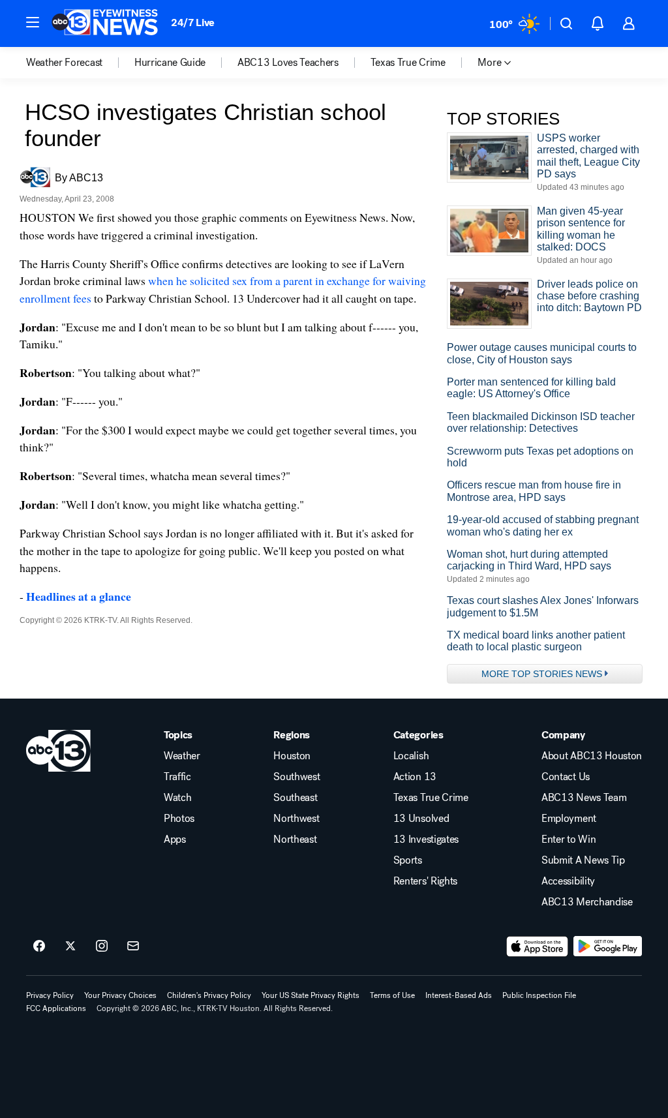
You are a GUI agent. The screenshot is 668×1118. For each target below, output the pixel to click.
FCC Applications (56, 1008)
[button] (32, 22)
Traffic (177, 777)
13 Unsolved (421, 818)
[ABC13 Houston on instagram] (102, 946)
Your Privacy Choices (120, 995)
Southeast (295, 798)
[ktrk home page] (58, 751)
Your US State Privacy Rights (310, 995)
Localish (411, 756)
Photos (179, 818)
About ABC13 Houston (591, 756)
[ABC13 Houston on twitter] (70, 946)
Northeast (294, 839)
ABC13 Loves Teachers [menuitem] (288, 62)
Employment (568, 818)
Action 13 (414, 777)
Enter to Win (568, 839)
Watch (177, 798)
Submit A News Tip (583, 860)
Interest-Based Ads (458, 995)
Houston (292, 756)
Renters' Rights (425, 881)
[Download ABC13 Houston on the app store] (537, 946)
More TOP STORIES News (541, 674)
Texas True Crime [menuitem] (408, 62)
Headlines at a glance (78, 596)
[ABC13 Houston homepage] (105, 23)
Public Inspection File (539, 995)
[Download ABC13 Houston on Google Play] (607, 946)
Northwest (296, 818)
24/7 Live (193, 22)
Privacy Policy (50, 995)
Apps (175, 839)
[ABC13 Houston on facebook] (39, 946)
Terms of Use (392, 995)
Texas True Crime (430, 798)
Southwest (296, 777)
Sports (407, 860)
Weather (182, 756)
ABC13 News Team (583, 798)
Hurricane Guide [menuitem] (169, 62)
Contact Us (565, 777)
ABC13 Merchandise (587, 902)
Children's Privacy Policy (209, 995)
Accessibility (568, 881)
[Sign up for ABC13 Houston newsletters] (133, 946)
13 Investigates (426, 839)
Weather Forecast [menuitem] (64, 62)
